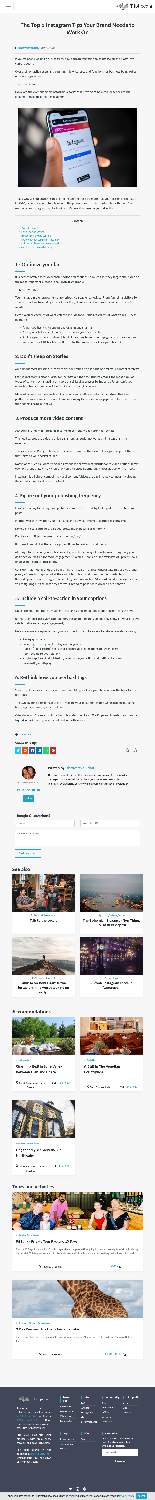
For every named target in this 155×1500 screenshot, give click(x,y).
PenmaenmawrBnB (29, 1144)
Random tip (66, 1421)
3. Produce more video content (34, 236)
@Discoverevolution (28, 782)
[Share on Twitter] (18, 750)
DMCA (63, 1449)
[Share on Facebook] (32, 750)
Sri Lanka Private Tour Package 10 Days (46, 1242)
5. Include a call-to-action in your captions (40, 243)
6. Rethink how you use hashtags (35, 247)
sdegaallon (25, 1060)
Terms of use (66, 1444)
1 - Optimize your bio (29, 228)
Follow (28, 798)
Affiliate (85, 1408)
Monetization (67, 1411)
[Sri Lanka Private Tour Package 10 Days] (77, 1211)
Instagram (25, 734)
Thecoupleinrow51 (45, 978)
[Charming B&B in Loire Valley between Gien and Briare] (43, 1036)
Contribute (65, 1407)
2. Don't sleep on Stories (31, 232)
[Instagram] (23, 790)
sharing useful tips (40, 1454)
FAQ (83, 1403)
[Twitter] (28, 790)
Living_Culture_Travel (113, 915)
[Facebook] (38, 790)
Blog (125, 1408)
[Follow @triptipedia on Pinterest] (84, 1488)
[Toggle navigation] (8, 6)
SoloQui (91, 1060)
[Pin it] (53, 750)
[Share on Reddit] (25, 750)
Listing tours (87, 1412)
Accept (141, 1496)
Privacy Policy (126, 1496)
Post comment (28, 853)
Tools (83, 1439)
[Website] (18, 790)
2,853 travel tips (27, 1416)
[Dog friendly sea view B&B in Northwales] (43, 1119)
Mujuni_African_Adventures (35, 1323)
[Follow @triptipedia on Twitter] (70, 1488)
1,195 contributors (28, 1420)
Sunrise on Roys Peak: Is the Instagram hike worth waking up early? (43, 987)
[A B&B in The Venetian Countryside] (111, 1036)
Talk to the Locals (43, 921)
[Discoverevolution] (29, 772)
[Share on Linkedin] (39, 750)
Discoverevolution (28, 48)
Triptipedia (140, 6)
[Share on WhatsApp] (46, 750)
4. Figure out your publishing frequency (38, 240)
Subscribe (120, 1461)
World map (65, 1416)
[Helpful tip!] (135, 750)
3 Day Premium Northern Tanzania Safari (48, 1329)
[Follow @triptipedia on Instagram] (77, 1488)
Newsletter (107, 1422)
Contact (127, 1412)
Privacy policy (67, 1439)
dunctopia (113, 978)
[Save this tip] (127, 750)
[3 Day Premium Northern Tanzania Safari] (77, 1299)
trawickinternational (45, 915)
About (126, 1403)
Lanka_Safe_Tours (29, 1235)
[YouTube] (33, 790)
